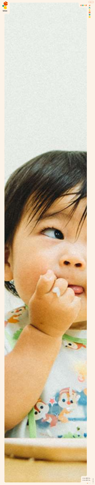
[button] (86, 483)
